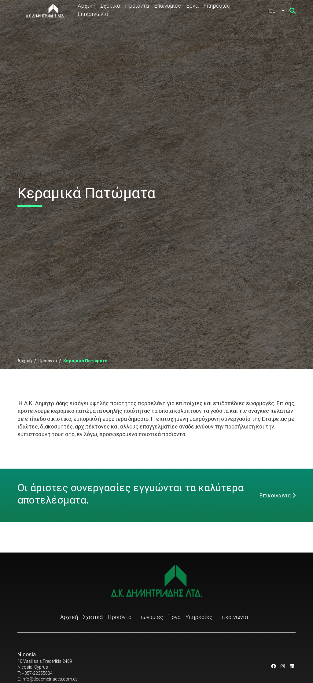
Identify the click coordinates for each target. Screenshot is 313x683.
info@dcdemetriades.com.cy (50, 679)
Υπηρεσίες (216, 5)
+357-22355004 (37, 673)
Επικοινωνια (275, 495)
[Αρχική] (45, 10)
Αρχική (86, 5)
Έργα (192, 5)
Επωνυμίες (167, 5)
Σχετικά (110, 5)
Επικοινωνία (93, 14)
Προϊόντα (137, 5)
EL (272, 11)
